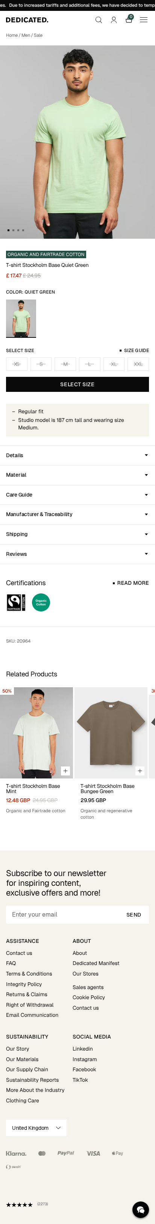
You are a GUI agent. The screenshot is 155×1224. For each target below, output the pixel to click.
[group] (36, 753)
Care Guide (19, 494)
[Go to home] (27, 20)
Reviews (16, 554)
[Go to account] (113, 19)
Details (14, 455)
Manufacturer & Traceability (39, 514)
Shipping (17, 534)
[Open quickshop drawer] (65, 770)
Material (16, 474)
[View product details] (36, 796)
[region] (77, 753)
